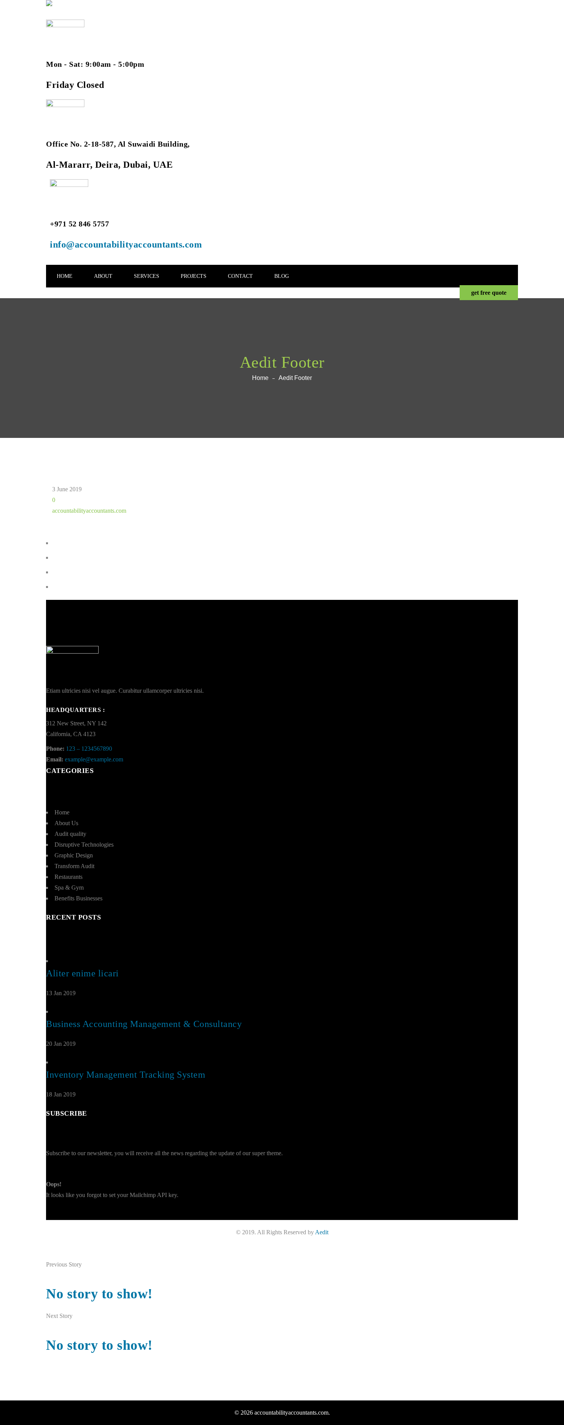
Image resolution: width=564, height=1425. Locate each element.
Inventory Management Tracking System (125, 1075)
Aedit (321, 1232)
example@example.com (94, 759)
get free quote (488, 292)
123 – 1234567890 (89, 748)
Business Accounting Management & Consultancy (144, 1024)
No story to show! (99, 1293)
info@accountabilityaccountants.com (126, 244)
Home (260, 378)
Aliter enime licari (82, 973)
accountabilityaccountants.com (89, 510)
